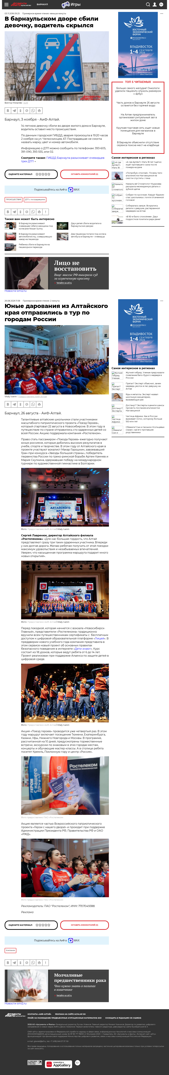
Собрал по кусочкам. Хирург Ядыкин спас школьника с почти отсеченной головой (145, 197)
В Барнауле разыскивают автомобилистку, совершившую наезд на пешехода (35, 236)
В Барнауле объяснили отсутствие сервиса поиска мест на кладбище (138, 144)
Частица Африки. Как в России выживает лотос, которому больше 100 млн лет (144, 419)
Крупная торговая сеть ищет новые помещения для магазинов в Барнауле (138, 131)
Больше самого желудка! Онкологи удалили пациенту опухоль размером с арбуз (138, 91)
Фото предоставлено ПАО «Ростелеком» (42, 817)
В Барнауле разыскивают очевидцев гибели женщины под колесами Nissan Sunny (36, 226)
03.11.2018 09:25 (12, 13)
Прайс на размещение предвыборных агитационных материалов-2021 (64, 1018)
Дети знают (83, 648)
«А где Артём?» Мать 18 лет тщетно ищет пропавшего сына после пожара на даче (144, 165)
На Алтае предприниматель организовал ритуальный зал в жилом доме (138, 117)
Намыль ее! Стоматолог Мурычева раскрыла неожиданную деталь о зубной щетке (143, 186)
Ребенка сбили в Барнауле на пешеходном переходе (34, 245)
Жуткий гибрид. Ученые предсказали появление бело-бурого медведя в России (145, 375)
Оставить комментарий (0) (84, 174)
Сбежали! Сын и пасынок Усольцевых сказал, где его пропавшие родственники (145, 430)
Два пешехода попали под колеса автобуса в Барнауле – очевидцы (88, 235)
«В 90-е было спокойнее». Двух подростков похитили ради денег (143, 217)
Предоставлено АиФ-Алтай (32, 396)
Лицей (99, 638)
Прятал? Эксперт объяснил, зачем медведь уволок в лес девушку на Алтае (143, 386)
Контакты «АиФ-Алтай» (39, 1014)
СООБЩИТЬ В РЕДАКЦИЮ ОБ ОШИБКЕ (123, 1018)
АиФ (25, 103)
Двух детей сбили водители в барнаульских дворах (86, 224)
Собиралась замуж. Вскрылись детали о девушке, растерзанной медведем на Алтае (143, 208)
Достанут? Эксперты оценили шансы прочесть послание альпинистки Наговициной (145, 408)
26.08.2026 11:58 (12, 301)
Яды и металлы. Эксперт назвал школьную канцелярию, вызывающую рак (142, 397)
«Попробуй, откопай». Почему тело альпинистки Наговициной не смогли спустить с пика (144, 175)
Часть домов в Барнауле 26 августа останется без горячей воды (138, 104)
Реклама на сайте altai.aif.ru (70, 1014)
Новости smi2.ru (16, 290)
